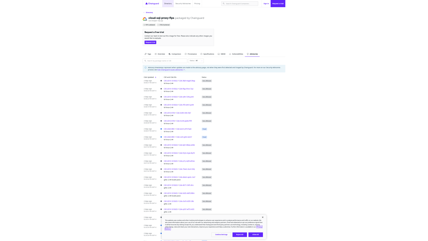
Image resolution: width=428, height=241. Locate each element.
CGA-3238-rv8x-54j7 (183, 113)
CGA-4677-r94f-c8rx (186, 185)
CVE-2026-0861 (169, 129)
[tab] (148, 54)
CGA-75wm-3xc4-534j (187, 169)
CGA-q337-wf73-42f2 (186, 209)
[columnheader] (151, 77)
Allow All (255, 235)
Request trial (150, 42)
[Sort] (155, 77)
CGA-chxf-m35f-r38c (186, 201)
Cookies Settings (221, 235)
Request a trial (278, 3)
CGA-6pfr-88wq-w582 (187, 145)
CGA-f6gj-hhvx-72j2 (186, 89)
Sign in (266, 3)
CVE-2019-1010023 (171, 97)
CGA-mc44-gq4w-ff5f (184, 121)
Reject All (239, 235)
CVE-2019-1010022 (171, 81)
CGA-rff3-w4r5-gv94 (186, 105)
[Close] (262, 217)
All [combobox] (194, 60)
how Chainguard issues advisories (170, 70)
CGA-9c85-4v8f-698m (186, 193)
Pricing (197, 3)
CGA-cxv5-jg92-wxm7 (184, 137)
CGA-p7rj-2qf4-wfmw (187, 161)
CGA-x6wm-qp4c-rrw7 (187, 177)
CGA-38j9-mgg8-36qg (187, 81)
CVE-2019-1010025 (171, 161)
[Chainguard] (152, 3)
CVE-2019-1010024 (171, 145)
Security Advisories (183, 3)
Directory (168, 3)
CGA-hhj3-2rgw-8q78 (187, 153)
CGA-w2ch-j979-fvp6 (183, 129)
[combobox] (241, 3)
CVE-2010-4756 (169, 113)
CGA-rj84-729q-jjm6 (186, 97)
